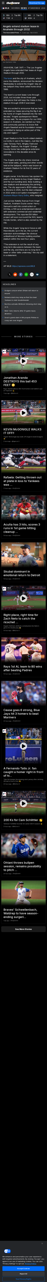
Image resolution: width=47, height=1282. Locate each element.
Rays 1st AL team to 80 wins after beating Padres (22, 668)
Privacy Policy (30, 1264)
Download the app (36, 3)
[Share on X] (10, 274)
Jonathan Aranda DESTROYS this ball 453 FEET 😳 (20, 381)
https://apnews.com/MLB (23, 266)
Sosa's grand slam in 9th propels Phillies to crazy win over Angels (22, 319)
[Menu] (3, 3)
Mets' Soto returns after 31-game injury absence (20, 312)
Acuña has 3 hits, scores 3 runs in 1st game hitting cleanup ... (21, 528)
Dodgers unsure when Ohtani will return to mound (21, 292)
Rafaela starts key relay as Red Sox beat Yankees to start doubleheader (21, 298)
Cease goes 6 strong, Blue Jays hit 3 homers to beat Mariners (21, 713)
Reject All (23, 1274)
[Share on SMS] (37, 274)
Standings (34, 8)
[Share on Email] (32, 274)
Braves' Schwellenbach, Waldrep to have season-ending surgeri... (20, 913)
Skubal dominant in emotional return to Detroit (21, 573)
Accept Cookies (23, 1268)
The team (7, 78)
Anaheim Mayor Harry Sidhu (16, 195)
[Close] (42, 1243)
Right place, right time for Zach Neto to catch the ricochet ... (20, 618)
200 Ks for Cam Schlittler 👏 (23, 820)
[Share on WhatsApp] (26, 274)
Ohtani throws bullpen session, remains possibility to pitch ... (22, 866)
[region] (23, 1261)
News (24, 8)
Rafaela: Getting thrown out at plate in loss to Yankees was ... (22, 481)
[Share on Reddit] (15, 274)
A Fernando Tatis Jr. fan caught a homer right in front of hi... (23, 772)
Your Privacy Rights (23, 1279)
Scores (15, 8)
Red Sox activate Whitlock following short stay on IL (23, 305)
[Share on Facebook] (21, 274)
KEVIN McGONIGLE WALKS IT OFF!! (22, 431)
